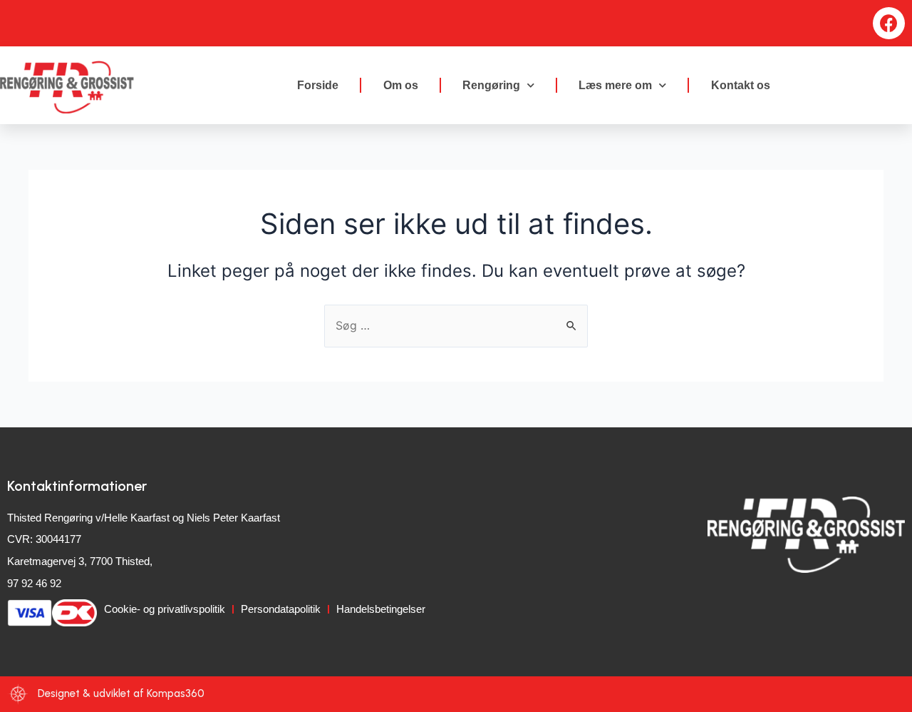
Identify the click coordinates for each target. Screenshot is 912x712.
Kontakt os (740, 85)
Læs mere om (615, 85)
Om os (400, 85)
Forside (317, 85)
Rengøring (491, 85)
